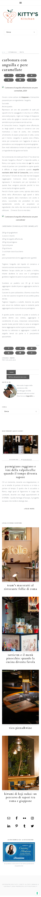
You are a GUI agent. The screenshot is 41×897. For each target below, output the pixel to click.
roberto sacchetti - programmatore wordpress (33, 896)
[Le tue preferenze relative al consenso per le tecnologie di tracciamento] (37, 893)
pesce (14, 360)
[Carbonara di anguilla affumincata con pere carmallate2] (20, 220)
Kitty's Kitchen (20, 16)
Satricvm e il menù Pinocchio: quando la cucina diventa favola (20, 658)
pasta (10, 360)
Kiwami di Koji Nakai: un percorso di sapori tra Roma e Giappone (20, 797)
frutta (22, 52)
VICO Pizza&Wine (20, 728)
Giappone (25, 97)
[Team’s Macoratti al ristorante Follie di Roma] (20, 555)
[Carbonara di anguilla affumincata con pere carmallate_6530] (20, 91)
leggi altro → (30, 396)
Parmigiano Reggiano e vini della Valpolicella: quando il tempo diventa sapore (20, 472)
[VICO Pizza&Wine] (20, 697)
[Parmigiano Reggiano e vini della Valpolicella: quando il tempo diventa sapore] (20, 445)
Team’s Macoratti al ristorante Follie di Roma (20, 587)
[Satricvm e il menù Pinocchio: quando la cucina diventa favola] (20, 624)
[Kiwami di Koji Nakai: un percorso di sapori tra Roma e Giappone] (20, 763)
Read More (30, 509)
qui (30, 163)
